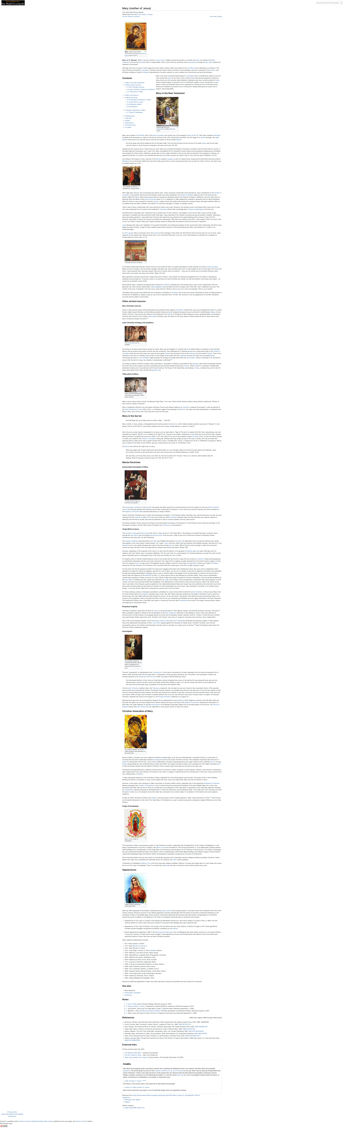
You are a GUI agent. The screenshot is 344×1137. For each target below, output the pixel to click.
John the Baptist (144, 358)
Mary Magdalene (157, 287)
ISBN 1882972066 (200, 1033)
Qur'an (175, 424)
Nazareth (217, 135)
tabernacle (192, 353)
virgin (155, 541)
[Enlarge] (145, 51)
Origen (213, 312)
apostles (195, 363)
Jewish (202, 137)
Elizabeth (141, 135)
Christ (149, 517)
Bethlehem (125, 161)
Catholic (213, 70)
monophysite (157, 760)
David (204, 143)
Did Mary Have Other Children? (150, 1011)
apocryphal (153, 316)
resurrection (157, 672)
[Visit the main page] (13, 3)
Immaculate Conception (133, 507)
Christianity (190, 76)
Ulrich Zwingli (177, 621)
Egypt (126, 55)
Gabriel (124, 139)
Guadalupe (152, 950)
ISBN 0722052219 (189, 1029)
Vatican (175, 928)
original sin (138, 517)
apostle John (156, 370)
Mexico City (161, 847)
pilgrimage (199, 209)
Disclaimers (12, 1116)
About (38, 3)
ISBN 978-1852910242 (196, 1031)
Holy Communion (143, 707)
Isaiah (179, 541)
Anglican (154, 798)
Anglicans (180, 700)
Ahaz (170, 545)
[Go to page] (341, 2)
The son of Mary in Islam (133, 1055)
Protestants (174, 517)
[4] (195, 624)
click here (180, 1075)
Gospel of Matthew (186, 195)
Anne (197, 60)
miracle (156, 233)
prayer (124, 762)
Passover (192, 209)
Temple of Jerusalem (149, 438)
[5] (211, 797)
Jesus (155, 611)
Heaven (186, 366)
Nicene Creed (144, 533)
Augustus (170, 159)
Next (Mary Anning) (216, 16)
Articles (30, 3)
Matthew (189, 551)
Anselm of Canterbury (146, 785)
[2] (171, 359)
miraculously (192, 62)
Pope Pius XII (150, 677)
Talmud (170, 314)
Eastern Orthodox (132, 688)
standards (126, 1071)
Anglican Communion (132, 511)
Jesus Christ (160, 60)
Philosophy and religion (132, 1099)
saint (169, 78)
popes (164, 910)
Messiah (178, 139)
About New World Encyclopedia (12, 1114)
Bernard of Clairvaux (212, 783)
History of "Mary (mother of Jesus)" (137, 1087)
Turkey (197, 368)
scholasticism (129, 790)
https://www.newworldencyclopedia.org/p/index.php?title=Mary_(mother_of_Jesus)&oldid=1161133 (166, 1095)
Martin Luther (164, 621)
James (156, 201)
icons (212, 762)
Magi (209, 195)
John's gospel (128, 233)
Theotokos (186, 407)
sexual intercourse (156, 535)
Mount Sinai (143, 53)
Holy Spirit (208, 62)
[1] (147, 318)
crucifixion (190, 68)
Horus (137, 563)
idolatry (140, 774)
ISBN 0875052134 (185, 1024)
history (144, 1080)
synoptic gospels (212, 267)
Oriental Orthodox (164, 697)
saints (169, 910)
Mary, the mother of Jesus (143, 14)
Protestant (145, 72)
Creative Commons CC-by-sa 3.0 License (168, 1071)
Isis (188, 563)
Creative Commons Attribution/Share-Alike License (35, 1121)
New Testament (170, 613)
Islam (217, 80)
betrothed (142, 62)
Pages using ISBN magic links (134, 1108)
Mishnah (148, 575)
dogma (141, 677)
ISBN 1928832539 (201, 1026)
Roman (158, 159)
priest (155, 135)
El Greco (172, 129)
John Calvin (157, 623)
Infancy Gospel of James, (136, 1006)
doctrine (149, 507)
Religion (127, 1102)
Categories (126, 1097)
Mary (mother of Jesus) (133, 1081)
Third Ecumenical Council (133, 409)
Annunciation (160, 129)
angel (217, 137)
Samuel (167, 353)
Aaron (190, 135)
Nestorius (182, 409)
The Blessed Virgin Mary (133, 1053)
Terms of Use (80, 1121)
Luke (194, 135)
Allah (192, 434)
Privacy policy (12, 1112)
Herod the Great (150, 199)
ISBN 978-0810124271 (192, 1036)
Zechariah (160, 135)
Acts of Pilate (132, 1004)
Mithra (195, 563)
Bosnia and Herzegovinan (164, 932)
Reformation (155, 621)
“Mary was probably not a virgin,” (136, 1057)
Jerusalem (145, 70)
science (200, 559)
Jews (166, 543)
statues (124, 764)
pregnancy (145, 594)
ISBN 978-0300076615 (132, 1040)
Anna (188, 349)
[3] (194, 426)
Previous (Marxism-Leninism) (131, 16)
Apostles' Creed (130, 533)
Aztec (174, 860)
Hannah (209, 353)
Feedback (46, 3)
